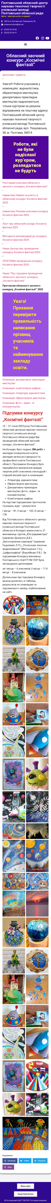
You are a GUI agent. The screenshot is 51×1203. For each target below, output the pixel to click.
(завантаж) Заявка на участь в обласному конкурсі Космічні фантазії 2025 (24, 199)
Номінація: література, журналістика (23, 393)
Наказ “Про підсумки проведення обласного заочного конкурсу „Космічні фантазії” (22, 277)
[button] (26, 44)
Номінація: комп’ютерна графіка (21, 388)
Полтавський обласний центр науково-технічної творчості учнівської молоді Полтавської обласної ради (24, 8)
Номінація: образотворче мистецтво (24, 398)
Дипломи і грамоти (13, 74)
